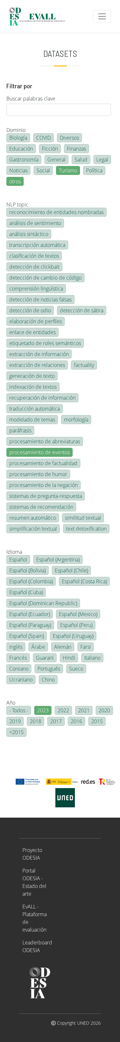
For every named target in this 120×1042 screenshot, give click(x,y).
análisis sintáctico (28, 234)
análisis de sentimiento (35, 223)
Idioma (14, 551)
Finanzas (76, 148)
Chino (48, 679)
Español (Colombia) (31, 581)
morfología (76, 419)
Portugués (48, 668)
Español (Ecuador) (29, 614)
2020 (104, 710)
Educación (21, 148)
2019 (15, 721)
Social (43, 170)
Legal (102, 159)
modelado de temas (32, 419)
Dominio (16, 130)
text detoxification (86, 528)
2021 (84, 710)
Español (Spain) (26, 635)
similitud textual (83, 517)
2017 (56, 721)
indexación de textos (33, 386)
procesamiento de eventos (39, 452)
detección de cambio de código (45, 277)
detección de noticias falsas (40, 299)
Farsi (85, 646)
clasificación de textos (34, 255)
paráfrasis (20, 430)
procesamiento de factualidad (43, 463)
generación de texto (32, 375)
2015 (97, 721)
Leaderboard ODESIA (37, 946)
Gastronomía (23, 159)
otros (15, 181)
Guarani (45, 657)
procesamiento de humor (38, 474)
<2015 (16, 732)
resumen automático (32, 517)
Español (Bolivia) (27, 570)
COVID (43, 137)
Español (18, 559)
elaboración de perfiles (35, 321)
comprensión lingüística (36, 288)
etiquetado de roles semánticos (45, 343)
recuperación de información (42, 397)
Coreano (18, 668)
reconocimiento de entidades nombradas (56, 212)
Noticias (18, 170)
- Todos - (18, 710)
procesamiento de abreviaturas (44, 441)
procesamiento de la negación (43, 485)
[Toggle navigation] (102, 16)
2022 (63, 710)
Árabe (38, 646)
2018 (35, 721)
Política (94, 170)
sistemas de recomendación (41, 506)
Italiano (92, 657)
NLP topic (17, 204)
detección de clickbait (34, 266)
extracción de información (39, 354)
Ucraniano (21, 679)
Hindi (69, 657)
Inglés (15, 646)
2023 (43, 710)
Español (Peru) (76, 625)
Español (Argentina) (58, 559)
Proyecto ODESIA (32, 854)
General (56, 159)
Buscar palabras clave (30, 98)
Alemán (62, 646)
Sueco (76, 668)
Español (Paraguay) (30, 625)
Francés (18, 657)
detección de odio (30, 310)
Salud (81, 159)
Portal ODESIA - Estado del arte (34, 882)
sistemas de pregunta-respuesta (45, 495)
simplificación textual (33, 528)
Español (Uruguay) (73, 635)
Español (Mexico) (78, 614)
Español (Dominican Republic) (43, 603)
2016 (76, 721)
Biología (18, 137)
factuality (84, 365)
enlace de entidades (32, 332)
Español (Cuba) (26, 592)
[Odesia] (39, 16)
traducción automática (34, 408)
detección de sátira (81, 310)
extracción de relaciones (37, 365)
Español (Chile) (71, 570)
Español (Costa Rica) (84, 581)
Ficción (50, 148)
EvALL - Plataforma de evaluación (34, 918)
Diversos (69, 137)
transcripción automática (37, 244)
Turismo (68, 170)
